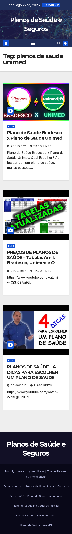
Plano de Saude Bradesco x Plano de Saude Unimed (34, 135)
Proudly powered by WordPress (25, 471)
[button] (58, 43)
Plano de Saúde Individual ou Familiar (36, 505)
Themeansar (38, 476)
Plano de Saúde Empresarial (45, 496)
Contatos (63, 486)
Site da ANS (17, 496)
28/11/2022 (19, 146)
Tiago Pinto (42, 146)
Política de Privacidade (40, 486)
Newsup (62, 471)
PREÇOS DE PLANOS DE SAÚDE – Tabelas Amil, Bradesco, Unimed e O (32, 258)
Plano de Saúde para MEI (36, 525)
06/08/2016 (19, 385)
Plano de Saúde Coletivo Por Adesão (36, 515)
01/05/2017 (19, 270)
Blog (11, 126)
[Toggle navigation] (33, 43)
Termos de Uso (12, 486)
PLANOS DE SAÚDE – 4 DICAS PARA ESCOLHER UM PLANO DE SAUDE (32, 372)
